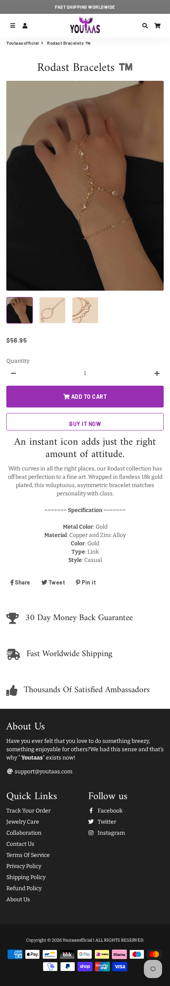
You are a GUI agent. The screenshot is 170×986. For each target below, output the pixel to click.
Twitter (106, 821)
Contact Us (20, 844)
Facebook (109, 810)
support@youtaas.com (42, 771)
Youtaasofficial (22, 43)
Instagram (110, 833)
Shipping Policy (25, 877)
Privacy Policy (23, 866)
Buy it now (85, 424)
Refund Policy (24, 888)
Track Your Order (28, 810)
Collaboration (24, 833)
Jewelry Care (22, 821)
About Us (18, 899)
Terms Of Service (28, 855)
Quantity (17, 361)
